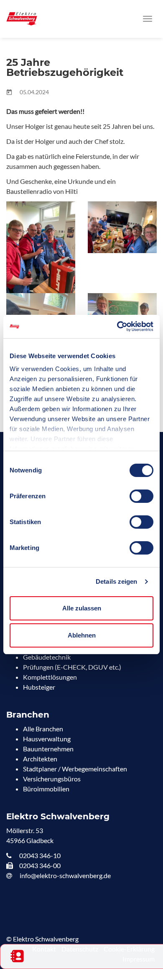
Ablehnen (82, 635)
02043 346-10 (39, 855)
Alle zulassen (81, 608)
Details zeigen (116, 581)
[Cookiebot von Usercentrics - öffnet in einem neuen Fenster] (117, 326)
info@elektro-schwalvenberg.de (64, 875)
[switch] (141, 496)
